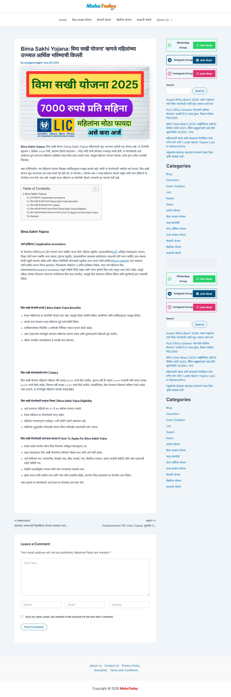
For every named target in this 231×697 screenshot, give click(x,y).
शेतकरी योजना (173, 241)
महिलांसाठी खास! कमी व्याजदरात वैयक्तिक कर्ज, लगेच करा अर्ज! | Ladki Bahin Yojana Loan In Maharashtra (190, 142)
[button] (170, 20)
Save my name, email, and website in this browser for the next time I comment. (69, 616)
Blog (169, 174)
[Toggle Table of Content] (94, 189)
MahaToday (133, 6)
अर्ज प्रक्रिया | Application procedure (47, 197)
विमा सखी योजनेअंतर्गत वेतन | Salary (45, 205)
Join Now (206, 45)
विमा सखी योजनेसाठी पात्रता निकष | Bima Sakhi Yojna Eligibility (58, 208)
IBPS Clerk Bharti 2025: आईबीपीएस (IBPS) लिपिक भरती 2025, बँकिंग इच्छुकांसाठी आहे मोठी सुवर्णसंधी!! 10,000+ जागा (191, 128)
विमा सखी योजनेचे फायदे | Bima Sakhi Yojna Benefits (54, 201)
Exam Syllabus (175, 186)
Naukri (170, 198)
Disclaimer (100, 670)
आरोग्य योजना (173, 210)
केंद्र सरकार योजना (176, 216)
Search (170, 84)
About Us (96, 665)
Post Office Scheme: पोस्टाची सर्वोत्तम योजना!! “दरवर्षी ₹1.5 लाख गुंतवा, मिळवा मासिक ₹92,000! (189, 114)
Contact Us (112, 665)
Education (172, 180)
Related (34, 216)
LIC (114, 252)
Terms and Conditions (124, 670)
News (169, 204)
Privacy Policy (131, 665)
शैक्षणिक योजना (173, 247)
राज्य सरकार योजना (176, 234)
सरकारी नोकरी (173, 253)
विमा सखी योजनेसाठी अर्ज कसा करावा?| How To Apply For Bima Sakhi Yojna (64, 212)
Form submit (120, 260)
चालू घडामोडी (173, 222)
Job (168, 192)
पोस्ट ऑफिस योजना (176, 228)
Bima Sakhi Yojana (35, 193)
